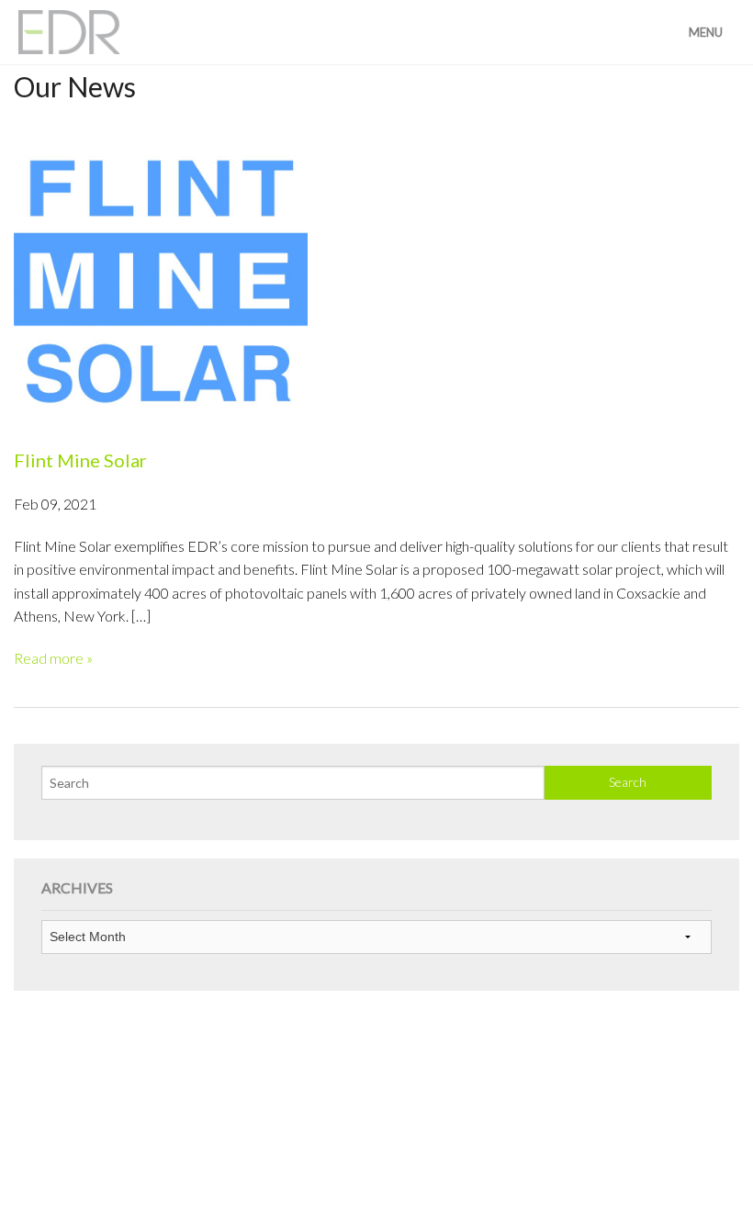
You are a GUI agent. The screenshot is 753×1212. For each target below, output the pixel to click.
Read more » (53, 658)
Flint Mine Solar (80, 460)
